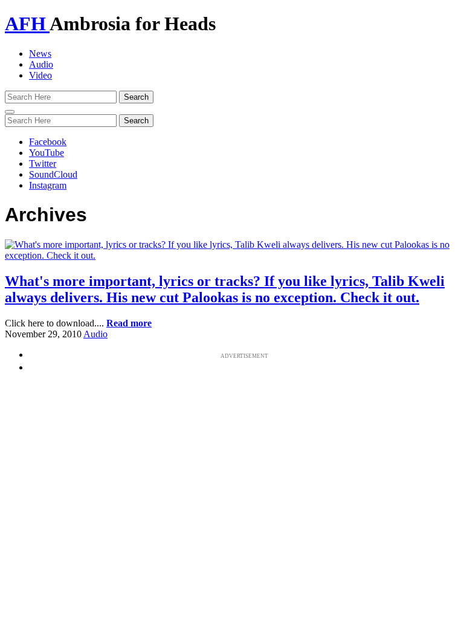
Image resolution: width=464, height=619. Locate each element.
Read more (129, 323)
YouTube (46, 152)
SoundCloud (53, 174)
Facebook (47, 142)
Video (40, 75)
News (40, 53)
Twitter (42, 163)
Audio (41, 64)
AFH (27, 23)
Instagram (47, 185)
